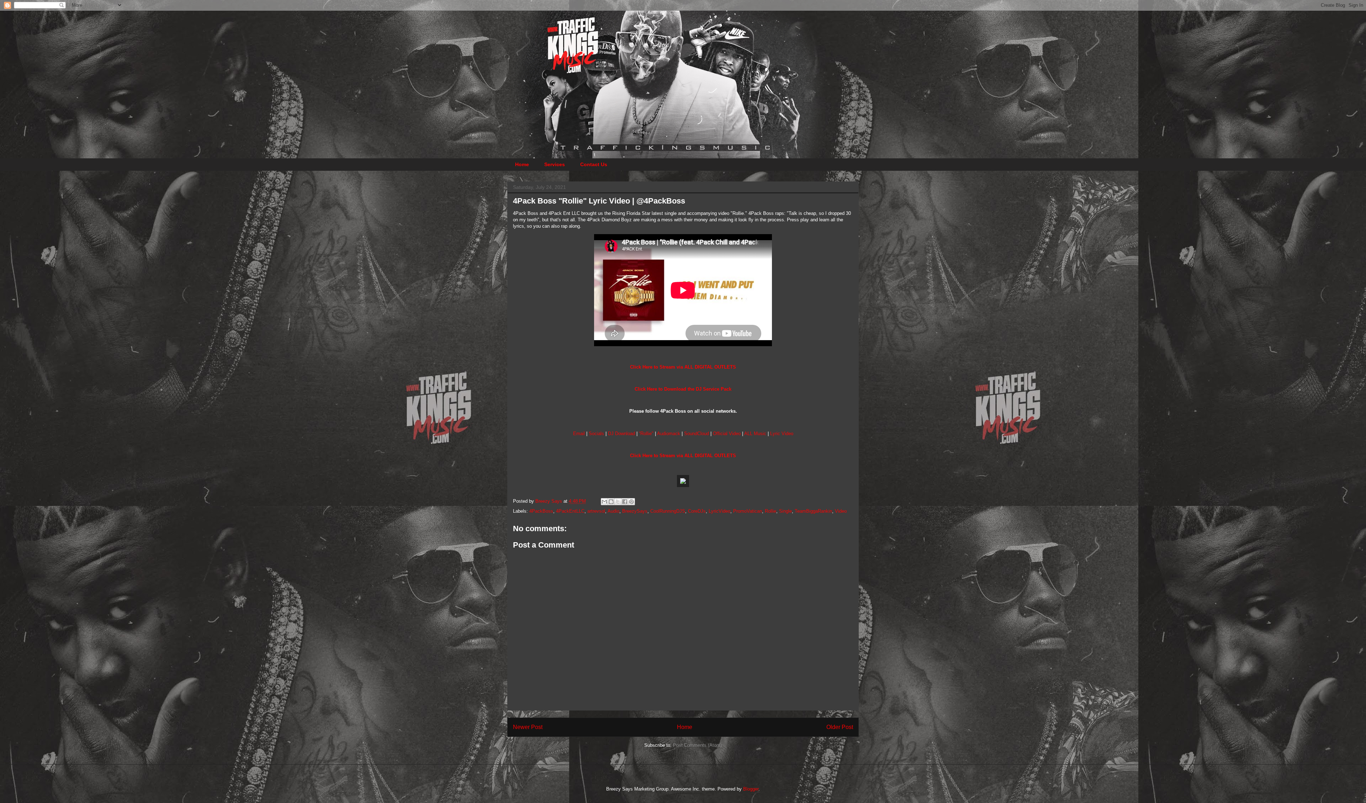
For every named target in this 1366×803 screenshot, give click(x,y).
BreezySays (634, 511)
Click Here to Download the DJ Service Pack (683, 389)
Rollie (770, 511)
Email (579, 433)
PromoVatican (747, 511)
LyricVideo (719, 511)
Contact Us (593, 164)
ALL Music (755, 433)
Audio (613, 511)
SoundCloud (696, 433)
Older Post (839, 727)
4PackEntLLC (570, 511)
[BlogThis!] (611, 501)
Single (785, 511)
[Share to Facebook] (624, 501)
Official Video (727, 433)
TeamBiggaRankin (813, 511)
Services (554, 164)
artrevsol (596, 511)
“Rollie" (646, 433)
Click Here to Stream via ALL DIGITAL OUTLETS (683, 367)
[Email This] (604, 501)
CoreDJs (697, 511)
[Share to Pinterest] (631, 501)
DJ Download (621, 433)
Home (522, 164)
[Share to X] (617, 501)
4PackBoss (541, 511)
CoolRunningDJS (667, 511)
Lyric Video (781, 433)
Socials (596, 433)
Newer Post (527, 727)
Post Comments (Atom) (697, 745)
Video (841, 511)
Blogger (750, 789)
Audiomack (668, 433)
